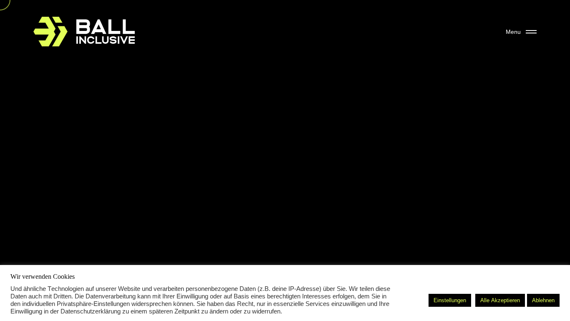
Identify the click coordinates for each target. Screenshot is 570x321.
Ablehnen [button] (543, 300)
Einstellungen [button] (450, 300)
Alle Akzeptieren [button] (500, 300)
